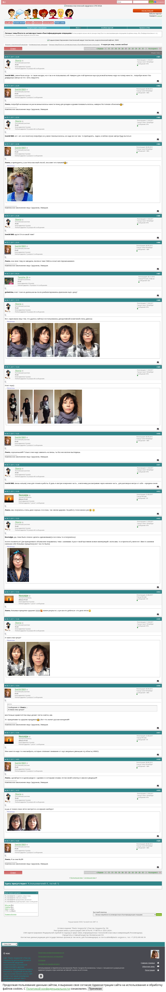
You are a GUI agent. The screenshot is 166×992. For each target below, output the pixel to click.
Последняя (153, 49)
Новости (29, 23)
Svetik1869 (20, 89)
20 (122, 49)
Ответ (13, 48)
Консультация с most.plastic (37, 28)
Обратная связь (148, 966)
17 (112, 49)
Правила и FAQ (144, 28)
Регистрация (147, 11)
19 (119, 49)
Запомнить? (160, 2)
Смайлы (7, 907)
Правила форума (10, 914)
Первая (100, 49)
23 (132, 49)
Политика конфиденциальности (51, 952)
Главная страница (148, 963)
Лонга (18, 60)
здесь (159, 16)
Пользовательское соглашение (50, 956)
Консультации (48, 23)
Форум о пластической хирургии (16, 45)
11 (109, 49)
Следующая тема (90, 878)
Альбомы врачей (107, 28)
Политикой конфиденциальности (48, 988)
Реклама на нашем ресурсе (49, 964)
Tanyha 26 (23, 277)
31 (143, 49)
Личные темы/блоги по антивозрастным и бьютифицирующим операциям (74, 45)
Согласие (41, 960)
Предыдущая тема (76, 878)
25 (139, 49)
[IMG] (6, 909)
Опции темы (155, 53)
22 (129, 49)
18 (116, 49)
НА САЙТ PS (8, 23)
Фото (77, 28)
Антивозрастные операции (38, 45)
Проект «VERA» (60, 23)
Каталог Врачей (19, 23)
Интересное (38, 23)
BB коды (8, 905)
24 (136, 49)
